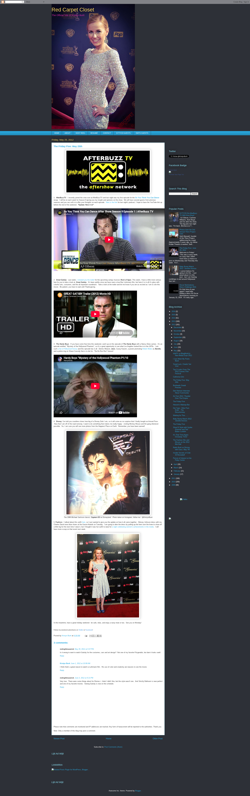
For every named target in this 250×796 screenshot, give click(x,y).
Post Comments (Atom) (113, 747)
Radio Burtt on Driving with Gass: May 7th (181, 448)
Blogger (138, 791)
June (176, 347)
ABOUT (67, 133)
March (176, 468)
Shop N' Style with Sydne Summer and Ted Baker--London (182, 429)
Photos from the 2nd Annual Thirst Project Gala (187, 232)
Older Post (157, 738)
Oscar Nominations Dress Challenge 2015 (188, 286)
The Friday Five (179, 401)
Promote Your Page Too (176, 174)
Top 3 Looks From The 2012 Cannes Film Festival (181, 372)
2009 (174, 485)
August (177, 341)
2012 (174, 325)
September (178, 337)
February (177, 471)
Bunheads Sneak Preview (179, 386)
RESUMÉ (94, 133)
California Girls (178, 377)
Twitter (81, 630)
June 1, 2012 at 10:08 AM (80, 663)
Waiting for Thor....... (181, 415)
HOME (56, 133)
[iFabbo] (183, 499)
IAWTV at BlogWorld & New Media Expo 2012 (182, 355)
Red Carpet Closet (73, 10)
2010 (174, 482)
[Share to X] (95, 636)
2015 (174, 315)
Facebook (88, 630)
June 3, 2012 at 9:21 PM (84, 678)
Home (108, 738)
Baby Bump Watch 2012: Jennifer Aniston (188, 268)
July (175, 344)
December (178, 327)
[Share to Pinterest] (100, 636)
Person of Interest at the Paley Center (182, 459)
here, (84, 522)
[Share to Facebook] (98, 636)
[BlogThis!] (93, 636)
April (176, 464)
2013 (174, 321)
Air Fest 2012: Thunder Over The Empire (181, 397)
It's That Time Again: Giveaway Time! (181, 436)
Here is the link (111, 202)
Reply (62, 656)
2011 (174, 478)
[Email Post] (86, 636)
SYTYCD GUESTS (123, 133)
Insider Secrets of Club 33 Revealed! (181, 454)
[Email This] (90, 636)
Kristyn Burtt (65, 663)
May (175, 351)
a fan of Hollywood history (67, 349)
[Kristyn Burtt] (170, 172)
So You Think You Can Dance (147, 198)
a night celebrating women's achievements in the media (133, 527)
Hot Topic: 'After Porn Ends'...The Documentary (181, 410)
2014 (174, 318)
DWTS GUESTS (142, 133)
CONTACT (107, 133)
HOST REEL (80, 133)
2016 (174, 311)
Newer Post (59, 738)
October (177, 334)
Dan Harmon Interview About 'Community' (181, 392)
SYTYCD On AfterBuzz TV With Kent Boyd (188, 214)
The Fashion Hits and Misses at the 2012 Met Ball (181, 442)
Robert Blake (147, 349)
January (177, 474)
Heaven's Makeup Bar (181, 405)
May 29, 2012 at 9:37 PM (84, 649)
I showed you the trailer (85, 280)
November (178, 331)
